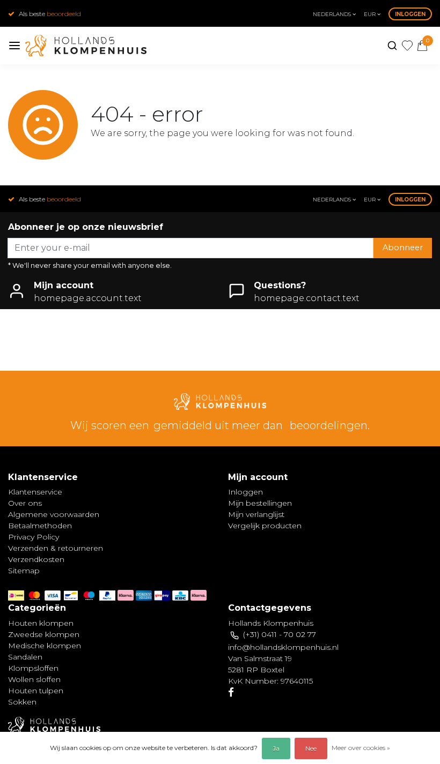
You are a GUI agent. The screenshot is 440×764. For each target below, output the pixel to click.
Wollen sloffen (34, 679)
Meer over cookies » (361, 748)
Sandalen (25, 657)
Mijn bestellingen (260, 503)
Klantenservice (35, 492)
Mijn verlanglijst (256, 514)
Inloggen (410, 14)
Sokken (22, 702)
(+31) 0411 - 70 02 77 (279, 634)
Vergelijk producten (265, 525)
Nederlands (333, 14)
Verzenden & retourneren (55, 548)
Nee (311, 748)
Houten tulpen (35, 690)
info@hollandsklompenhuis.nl (283, 647)
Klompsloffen (33, 668)
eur (370, 14)
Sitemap (24, 570)
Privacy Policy (33, 537)
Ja (276, 748)
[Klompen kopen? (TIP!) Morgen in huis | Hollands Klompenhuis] (85, 45)
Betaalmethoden (40, 525)
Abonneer (403, 247)
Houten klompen (41, 623)
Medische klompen (44, 645)
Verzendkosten (36, 559)
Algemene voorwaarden (53, 514)
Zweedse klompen (43, 634)
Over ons (25, 503)
